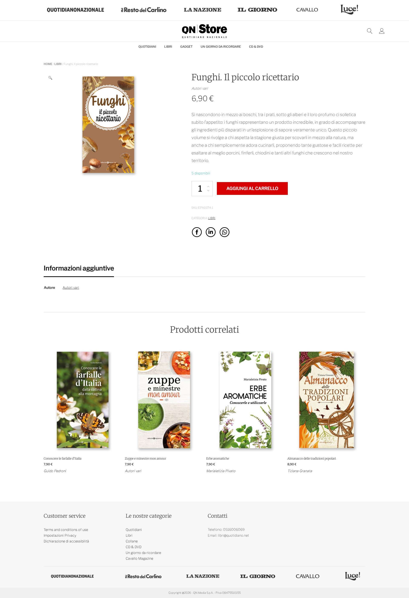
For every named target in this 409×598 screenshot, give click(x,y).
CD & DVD (256, 46)
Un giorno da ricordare (221, 46)
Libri (168, 46)
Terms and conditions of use (66, 530)
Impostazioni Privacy (60, 535)
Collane (132, 541)
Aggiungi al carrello (252, 188)
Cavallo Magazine (139, 558)
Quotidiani (147, 46)
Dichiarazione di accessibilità (66, 541)
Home (48, 64)
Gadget (186, 46)
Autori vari (71, 288)
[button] (50, 78)
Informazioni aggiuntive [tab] (79, 268)
